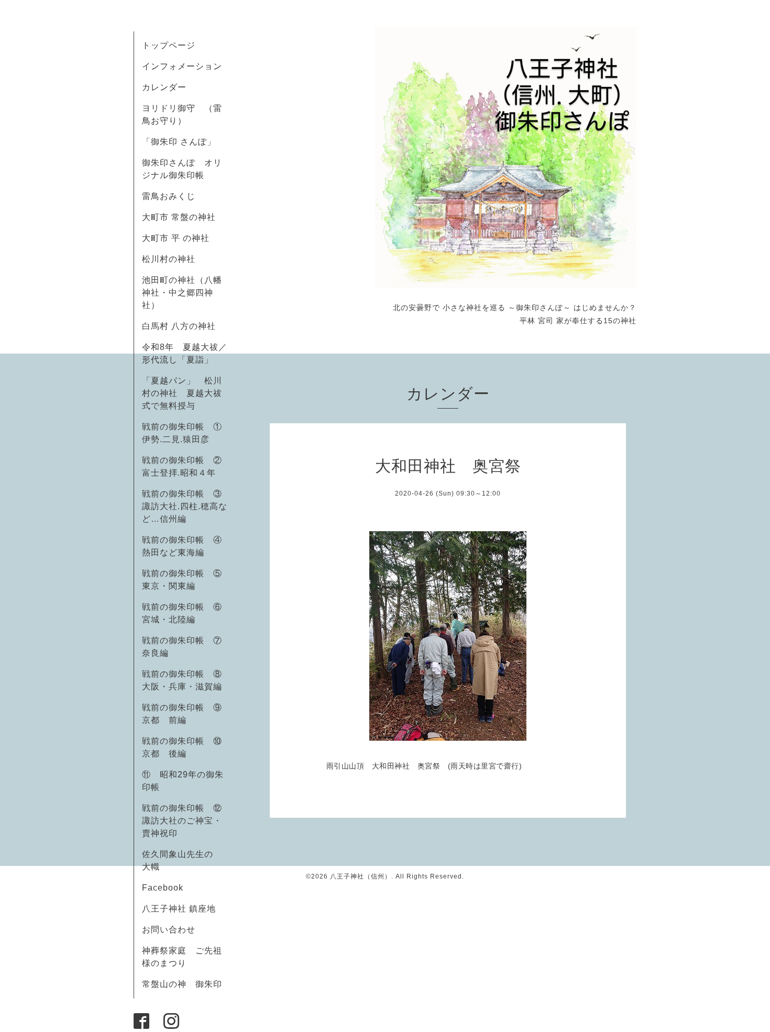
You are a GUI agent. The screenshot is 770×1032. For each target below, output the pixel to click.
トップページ (168, 45)
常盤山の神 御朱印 (182, 984)
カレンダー (164, 87)
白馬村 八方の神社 (179, 326)
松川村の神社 (168, 259)
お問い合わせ (168, 929)
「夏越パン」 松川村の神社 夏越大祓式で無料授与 (182, 393)
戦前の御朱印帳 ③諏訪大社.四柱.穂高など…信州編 (184, 506)
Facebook (167, 887)
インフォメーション (182, 66)
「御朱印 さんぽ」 (179, 141)
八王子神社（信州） (360, 876)
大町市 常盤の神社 (179, 217)
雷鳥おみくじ (168, 196)
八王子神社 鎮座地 (179, 908)
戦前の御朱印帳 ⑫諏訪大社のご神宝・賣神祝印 (182, 821)
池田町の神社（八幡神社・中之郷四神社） (182, 293)
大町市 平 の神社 (176, 238)
